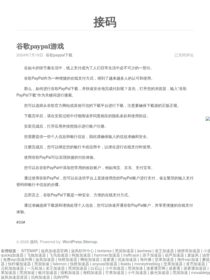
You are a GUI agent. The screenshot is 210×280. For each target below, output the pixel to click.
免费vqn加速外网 (17, 259)
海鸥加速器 (92, 272)
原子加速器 (152, 255)
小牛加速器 (114, 268)
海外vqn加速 (188, 259)
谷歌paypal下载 (59, 55)
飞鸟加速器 (58, 255)
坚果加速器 (164, 259)
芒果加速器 (114, 272)
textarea (104, 250)
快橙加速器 (67, 259)
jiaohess (144, 250)
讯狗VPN (61, 277)
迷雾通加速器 (194, 268)
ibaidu (126, 263)
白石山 (96, 268)
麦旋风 (193, 255)
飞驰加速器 (36, 255)
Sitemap (90, 241)
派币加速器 (195, 263)
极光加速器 (159, 272)
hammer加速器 (107, 255)
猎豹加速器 (70, 272)
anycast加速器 (104, 263)
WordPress (72, 241)
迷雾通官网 (155, 268)
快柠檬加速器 (19, 263)
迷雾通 (108, 259)
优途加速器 (127, 259)
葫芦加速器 (174, 255)
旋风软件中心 (82, 250)
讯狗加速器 (40, 277)
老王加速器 (164, 250)
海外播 (145, 259)
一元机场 (34, 268)
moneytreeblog (147, 263)
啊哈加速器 (90, 259)
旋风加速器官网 (54, 250)
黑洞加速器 (124, 250)
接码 (105, 22)
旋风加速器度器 (14, 277)
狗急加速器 (81, 255)
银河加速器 (47, 272)
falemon (60, 263)
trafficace (131, 255)
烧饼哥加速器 (188, 250)
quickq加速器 (12, 255)
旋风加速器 (45, 259)
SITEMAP (29, 250)
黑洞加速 (41, 263)
